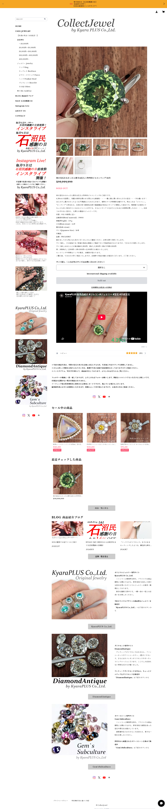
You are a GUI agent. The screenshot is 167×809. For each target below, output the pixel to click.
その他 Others (24, 87)
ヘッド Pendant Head (27, 79)
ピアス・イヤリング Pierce (29, 75)
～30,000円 (23, 44)
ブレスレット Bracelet (28, 83)
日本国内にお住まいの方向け (101, 287)
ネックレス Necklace (27, 71)
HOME (18, 26)
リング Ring (23, 67)
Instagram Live (22, 106)
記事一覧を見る (101, 556)
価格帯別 (20, 40)
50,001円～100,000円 (28, 51)
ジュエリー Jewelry (25, 63)
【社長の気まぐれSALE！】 (28, 36)
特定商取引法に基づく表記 (80, 801)
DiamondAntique (102, 697)
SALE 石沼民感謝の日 (24, 101)
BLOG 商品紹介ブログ (24, 96)
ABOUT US (20, 111)
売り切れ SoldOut (24, 91)
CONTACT (20, 116)
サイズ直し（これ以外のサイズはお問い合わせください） (81, 262)
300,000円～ (24, 59)
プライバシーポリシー (61, 801)
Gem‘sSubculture (102, 767)
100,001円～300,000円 (28, 55)
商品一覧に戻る (101, 508)
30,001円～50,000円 (27, 48)
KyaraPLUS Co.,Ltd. (101, 626)
